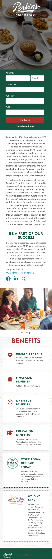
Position (10, 96)
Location (11, 85)
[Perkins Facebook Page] (8, 279)
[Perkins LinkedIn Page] (16, 279)
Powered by (19, 555)
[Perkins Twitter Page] (23, 279)
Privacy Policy (44, 555)
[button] (22, 333)
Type (8, 107)
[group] (26, 309)
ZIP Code (10, 73)
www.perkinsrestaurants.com (20, 273)
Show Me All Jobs (25, 126)
